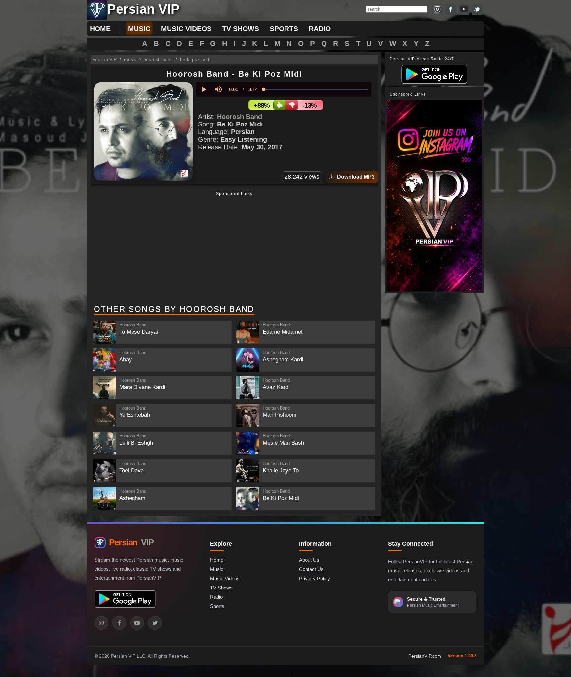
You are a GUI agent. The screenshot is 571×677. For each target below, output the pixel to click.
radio (320, 28)
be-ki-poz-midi (195, 59)
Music (216, 569)
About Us (309, 560)
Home (100, 28)
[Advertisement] (234, 248)
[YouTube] (137, 623)
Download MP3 (354, 177)
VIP (131, 542)
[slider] (316, 89)
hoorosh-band (158, 59)
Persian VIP (104, 59)
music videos (186, 28)
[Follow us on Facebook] (450, 9)
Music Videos (225, 578)
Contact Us (311, 569)
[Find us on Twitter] (477, 9)
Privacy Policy (314, 578)
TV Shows (221, 587)
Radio (216, 597)
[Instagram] (101, 623)
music (139, 28)
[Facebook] (119, 623)
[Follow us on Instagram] (437, 9)
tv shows (240, 28)
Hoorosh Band (239, 116)
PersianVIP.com (424, 656)
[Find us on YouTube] (464, 9)
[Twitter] (155, 623)
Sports (217, 606)
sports (284, 28)
